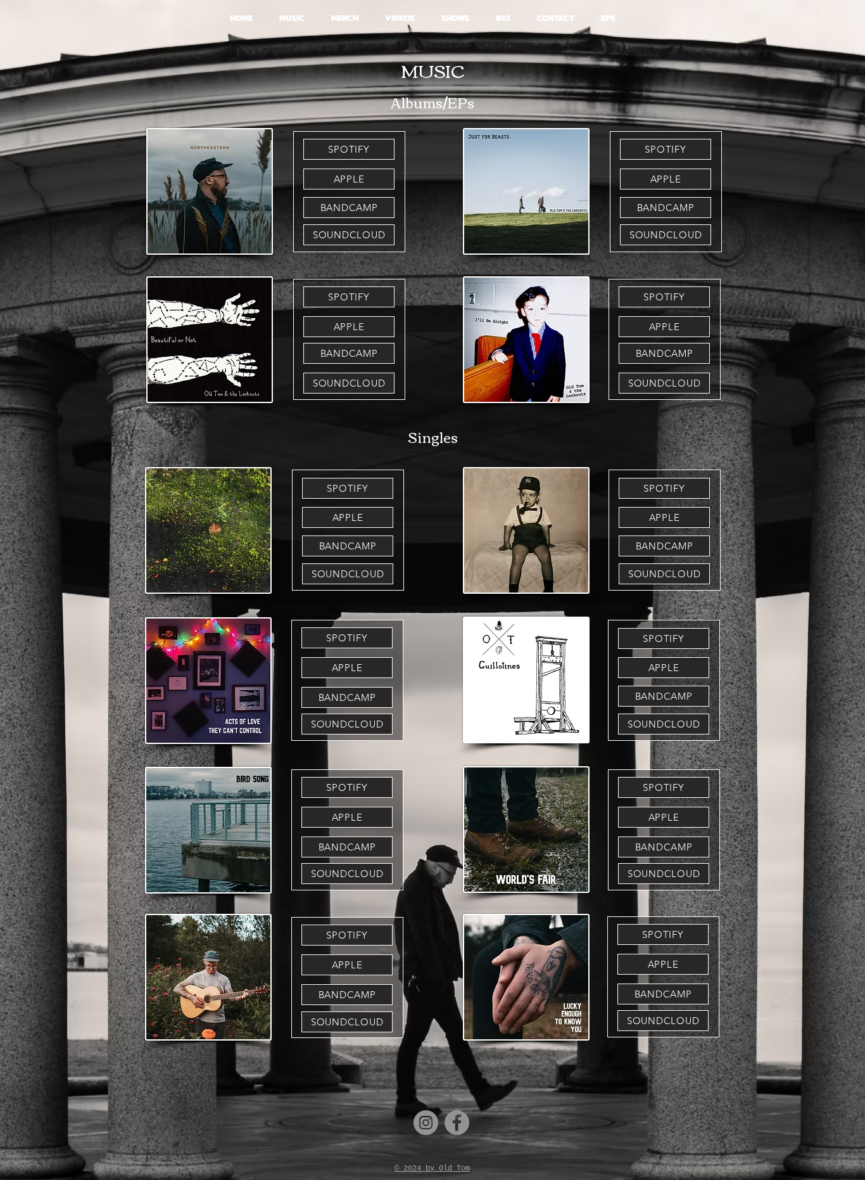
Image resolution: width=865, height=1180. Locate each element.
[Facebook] (457, 1122)
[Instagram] (426, 1122)
